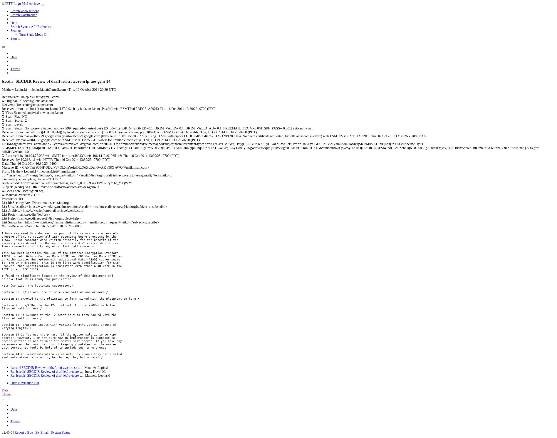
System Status (60, 432)
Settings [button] (15, 30)
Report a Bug (24, 432)
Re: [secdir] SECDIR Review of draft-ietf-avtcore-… (46, 371)
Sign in (15, 38)
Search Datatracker (23, 15)
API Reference (41, 27)
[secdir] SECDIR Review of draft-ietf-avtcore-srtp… (46, 367)
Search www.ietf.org (24, 11)
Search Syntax (20, 27)
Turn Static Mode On (33, 34)
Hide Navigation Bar (24, 383)
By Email (42, 432)
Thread (15, 69)
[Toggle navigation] (42, 4)
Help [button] (13, 23)
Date (13, 57)
